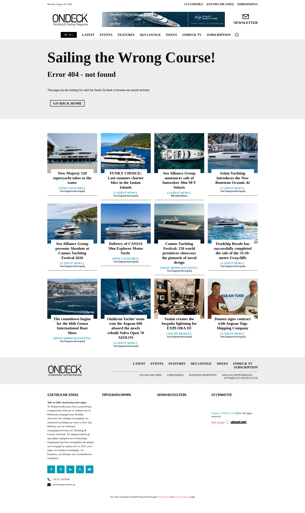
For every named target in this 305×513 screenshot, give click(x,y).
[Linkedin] (70, 469)
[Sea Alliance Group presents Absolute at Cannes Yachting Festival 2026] (72, 224)
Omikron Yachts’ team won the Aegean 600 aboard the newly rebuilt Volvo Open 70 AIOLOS (125, 328)
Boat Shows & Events (179, 267)
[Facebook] (51, 469)
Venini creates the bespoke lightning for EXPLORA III (179, 323)
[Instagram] (61, 469)
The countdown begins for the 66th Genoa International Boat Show (72, 326)
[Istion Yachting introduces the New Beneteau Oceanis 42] (233, 153)
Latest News (125, 192)
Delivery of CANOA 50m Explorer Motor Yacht (125, 248)
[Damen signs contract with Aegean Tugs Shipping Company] (233, 299)
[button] (236, 34)
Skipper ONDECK (221, 413)
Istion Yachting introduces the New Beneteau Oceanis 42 (232, 178)
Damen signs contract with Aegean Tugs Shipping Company (233, 323)
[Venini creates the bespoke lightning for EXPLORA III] (179, 299)
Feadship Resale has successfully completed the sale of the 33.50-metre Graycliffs (233, 250)
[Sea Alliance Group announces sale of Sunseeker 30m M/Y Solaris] (179, 153)
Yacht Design (179, 333)
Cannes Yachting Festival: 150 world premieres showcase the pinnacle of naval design (179, 253)
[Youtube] (89, 469)
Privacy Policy (163, 497)
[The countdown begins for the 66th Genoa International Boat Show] (72, 299)
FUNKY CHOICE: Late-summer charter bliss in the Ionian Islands (126, 180)
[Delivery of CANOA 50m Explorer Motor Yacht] (126, 224)
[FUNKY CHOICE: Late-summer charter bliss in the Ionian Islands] (126, 153)
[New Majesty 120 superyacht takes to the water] (72, 153)
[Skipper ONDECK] (70, 19)
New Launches (72, 188)
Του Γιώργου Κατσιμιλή (72, 191)
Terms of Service (182, 497)
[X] (80, 469)
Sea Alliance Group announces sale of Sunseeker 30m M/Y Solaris (179, 180)
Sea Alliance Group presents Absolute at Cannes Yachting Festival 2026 (72, 250)
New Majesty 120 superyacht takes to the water (72, 178)
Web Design (218, 422)
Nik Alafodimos (179, 195)
